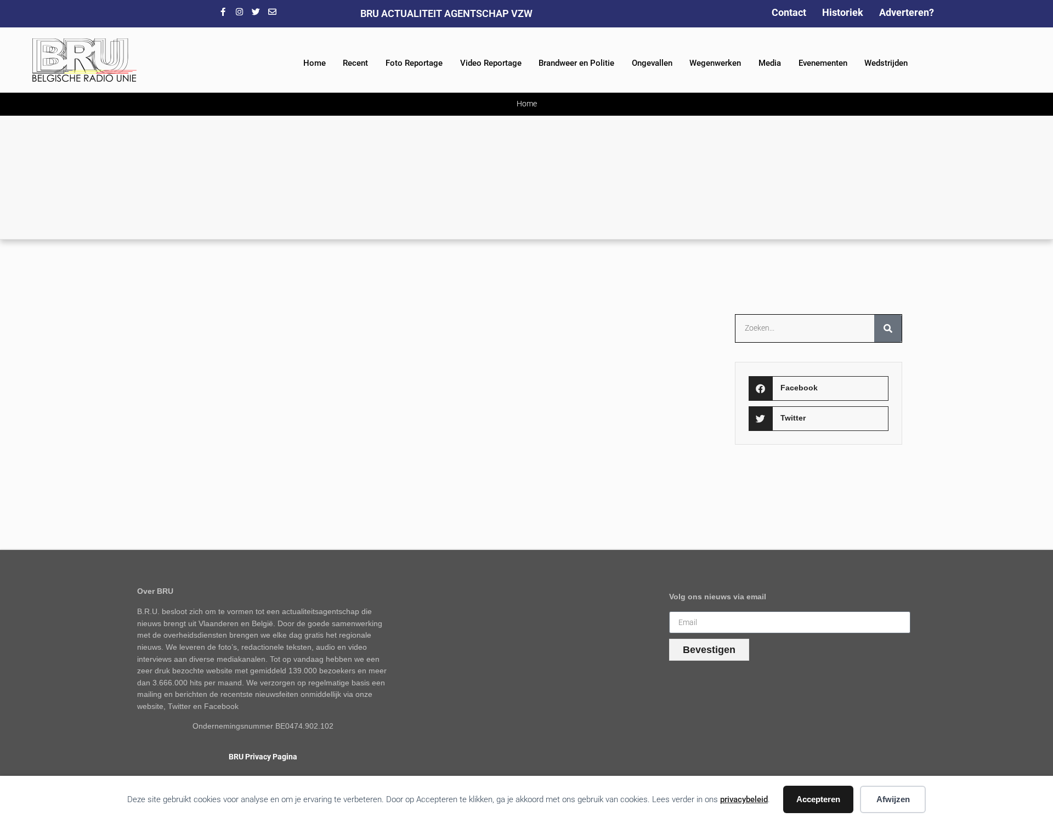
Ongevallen (652, 63)
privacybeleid (744, 799)
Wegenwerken (715, 63)
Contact (789, 12)
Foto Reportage (414, 63)
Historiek (842, 12)
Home (314, 63)
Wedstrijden (886, 63)
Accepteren (818, 799)
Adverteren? (906, 12)
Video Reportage (491, 63)
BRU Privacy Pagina (263, 757)
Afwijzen (893, 799)
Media (769, 63)
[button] (818, 388)
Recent (355, 63)
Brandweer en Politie (576, 63)
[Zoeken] (888, 328)
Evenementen (823, 63)
